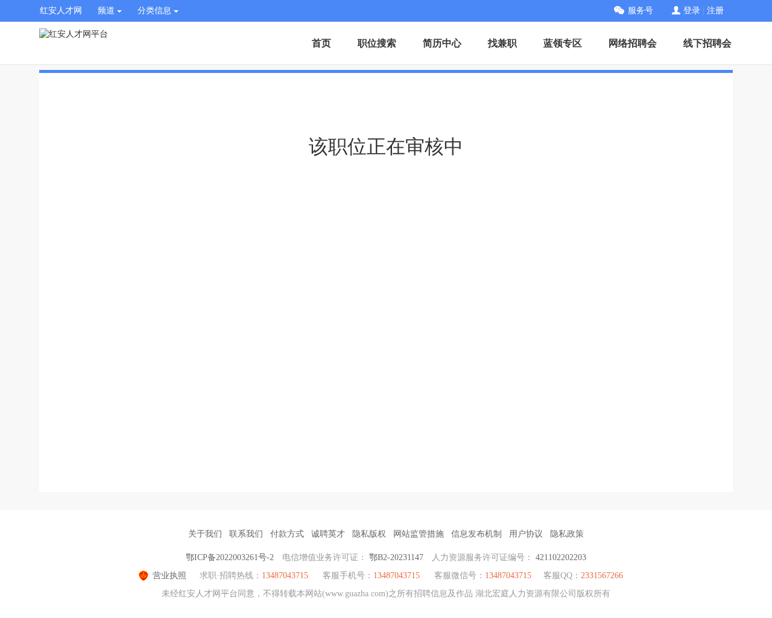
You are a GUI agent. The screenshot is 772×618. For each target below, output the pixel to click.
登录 (691, 10)
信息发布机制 (476, 533)
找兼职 (502, 43)
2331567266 (602, 575)
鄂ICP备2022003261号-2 (230, 557)
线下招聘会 (707, 43)
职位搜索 (377, 43)
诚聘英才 (328, 533)
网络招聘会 (633, 43)
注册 (715, 10)
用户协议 (526, 533)
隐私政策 (567, 533)
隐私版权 (369, 533)
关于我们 (205, 533)
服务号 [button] (640, 10)
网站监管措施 (418, 533)
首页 (321, 43)
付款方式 (287, 533)
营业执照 (169, 575)
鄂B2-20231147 (396, 557)
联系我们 (246, 533)
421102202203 (561, 557)
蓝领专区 (562, 43)
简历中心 (442, 43)
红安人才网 (61, 10)
